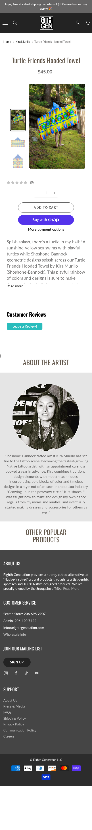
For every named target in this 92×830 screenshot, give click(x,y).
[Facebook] (16, 673)
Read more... (16, 286)
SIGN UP (17, 662)
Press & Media (14, 706)
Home (7, 41)
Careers (9, 736)
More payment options (46, 229)
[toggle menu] (5, 22)
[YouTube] (36, 673)
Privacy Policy (13, 724)
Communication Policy (19, 730)
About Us (10, 700)
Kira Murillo (22, 41)
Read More (71, 588)
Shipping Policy (14, 718)
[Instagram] (6, 673)
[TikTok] (26, 673)
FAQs (7, 712)
